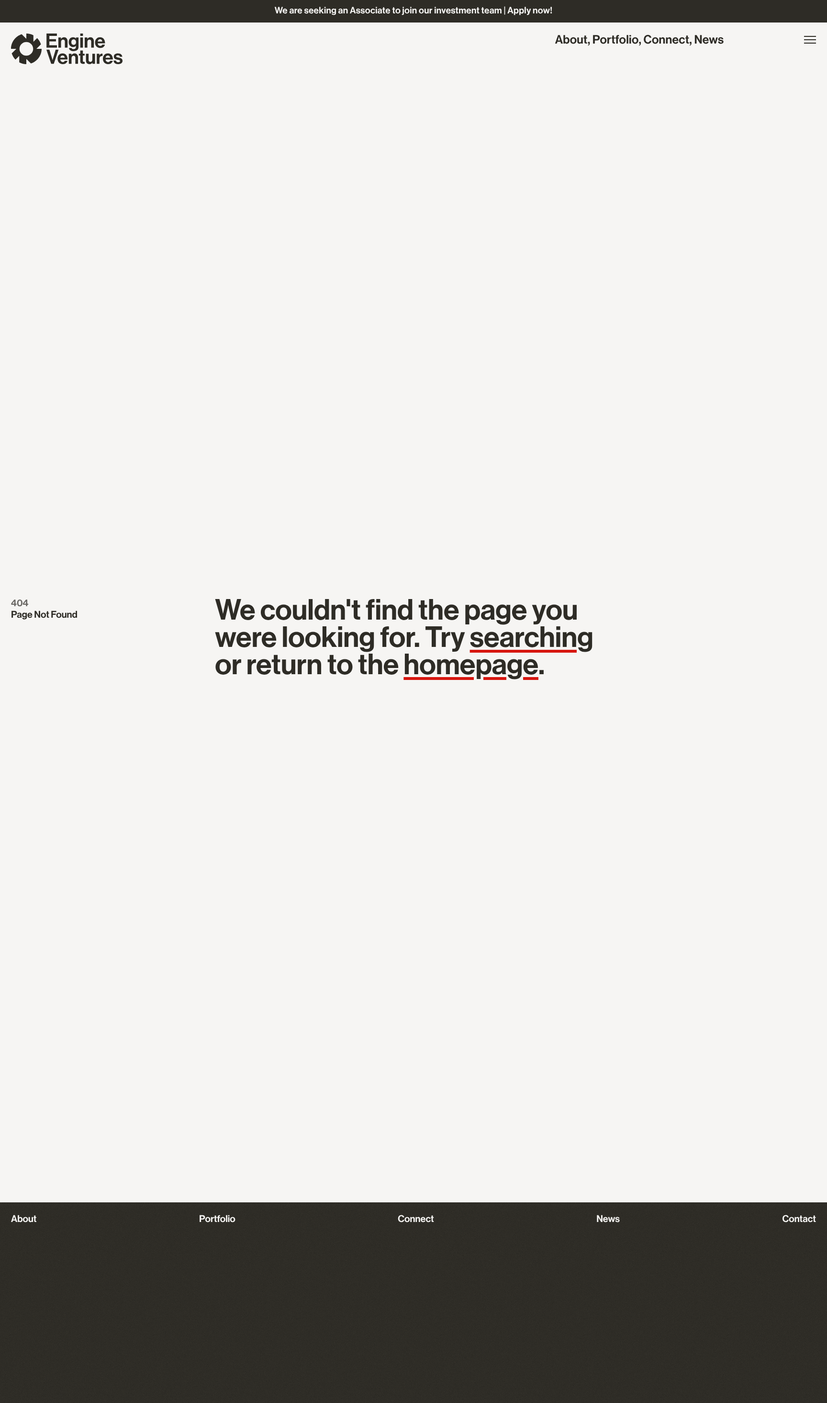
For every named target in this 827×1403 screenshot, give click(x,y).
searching (531, 638)
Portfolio (615, 40)
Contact (799, 1219)
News (709, 40)
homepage (470, 665)
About (571, 40)
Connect (667, 40)
